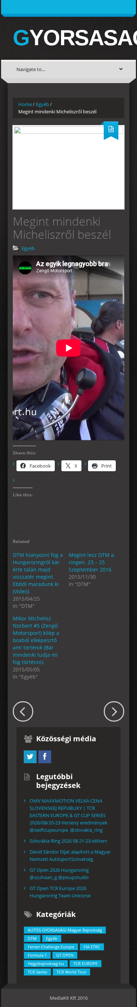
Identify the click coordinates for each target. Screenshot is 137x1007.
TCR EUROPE (85, 963)
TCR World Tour (71, 972)
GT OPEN (64, 955)
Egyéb (42, 104)
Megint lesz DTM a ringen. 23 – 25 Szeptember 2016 (91, 562)
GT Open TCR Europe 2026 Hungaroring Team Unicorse (60, 892)
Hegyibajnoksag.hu (46, 963)
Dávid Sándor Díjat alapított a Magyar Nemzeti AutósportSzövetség (70, 855)
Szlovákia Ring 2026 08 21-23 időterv (68, 841)
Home (25, 104)
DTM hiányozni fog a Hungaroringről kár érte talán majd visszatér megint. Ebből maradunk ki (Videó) (38, 573)
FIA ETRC (92, 946)
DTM (32, 938)
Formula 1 (37, 955)
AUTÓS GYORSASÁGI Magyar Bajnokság (65, 930)
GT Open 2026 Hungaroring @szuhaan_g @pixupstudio (59, 874)
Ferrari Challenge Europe (51, 946)
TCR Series (37, 972)
